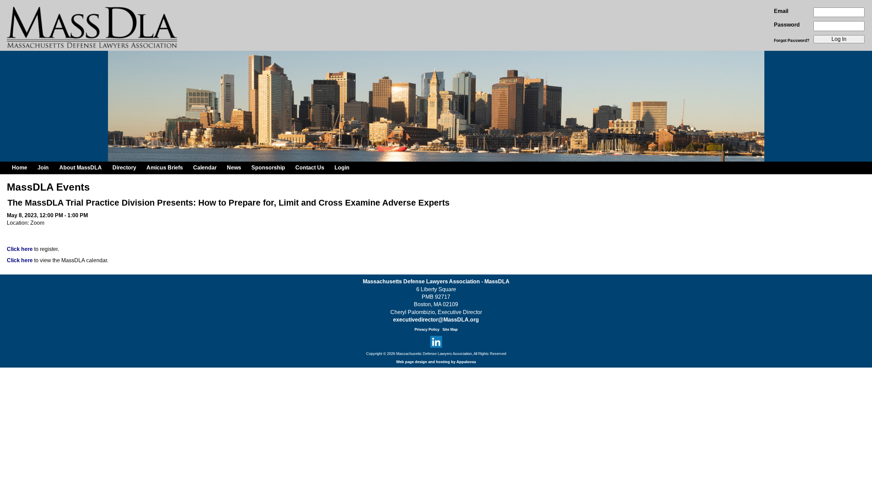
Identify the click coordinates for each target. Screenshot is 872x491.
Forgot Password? (791, 40)
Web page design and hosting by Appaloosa (436, 362)
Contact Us (309, 167)
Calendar (205, 167)
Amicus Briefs (164, 167)
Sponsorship (268, 167)
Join (43, 167)
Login (341, 167)
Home (19, 167)
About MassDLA (80, 167)
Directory (124, 167)
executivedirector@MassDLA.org (436, 320)
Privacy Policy (427, 329)
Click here (20, 249)
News (234, 167)
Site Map (450, 329)
